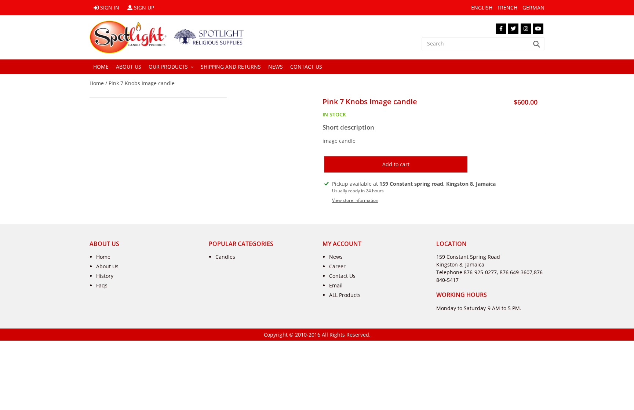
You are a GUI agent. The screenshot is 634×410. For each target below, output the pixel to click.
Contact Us (342, 275)
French (507, 7)
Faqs (102, 285)
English (481, 7)
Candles (225, 256)
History (104, 275)
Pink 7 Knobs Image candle (142, 83)
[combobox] (483, 43)
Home (97, 83)
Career (337, 266)
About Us (107, 266)
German (533, 7)
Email (336, 285)
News (336, 256)
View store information (355, 200)
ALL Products (345, 294)
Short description (348, 127)
